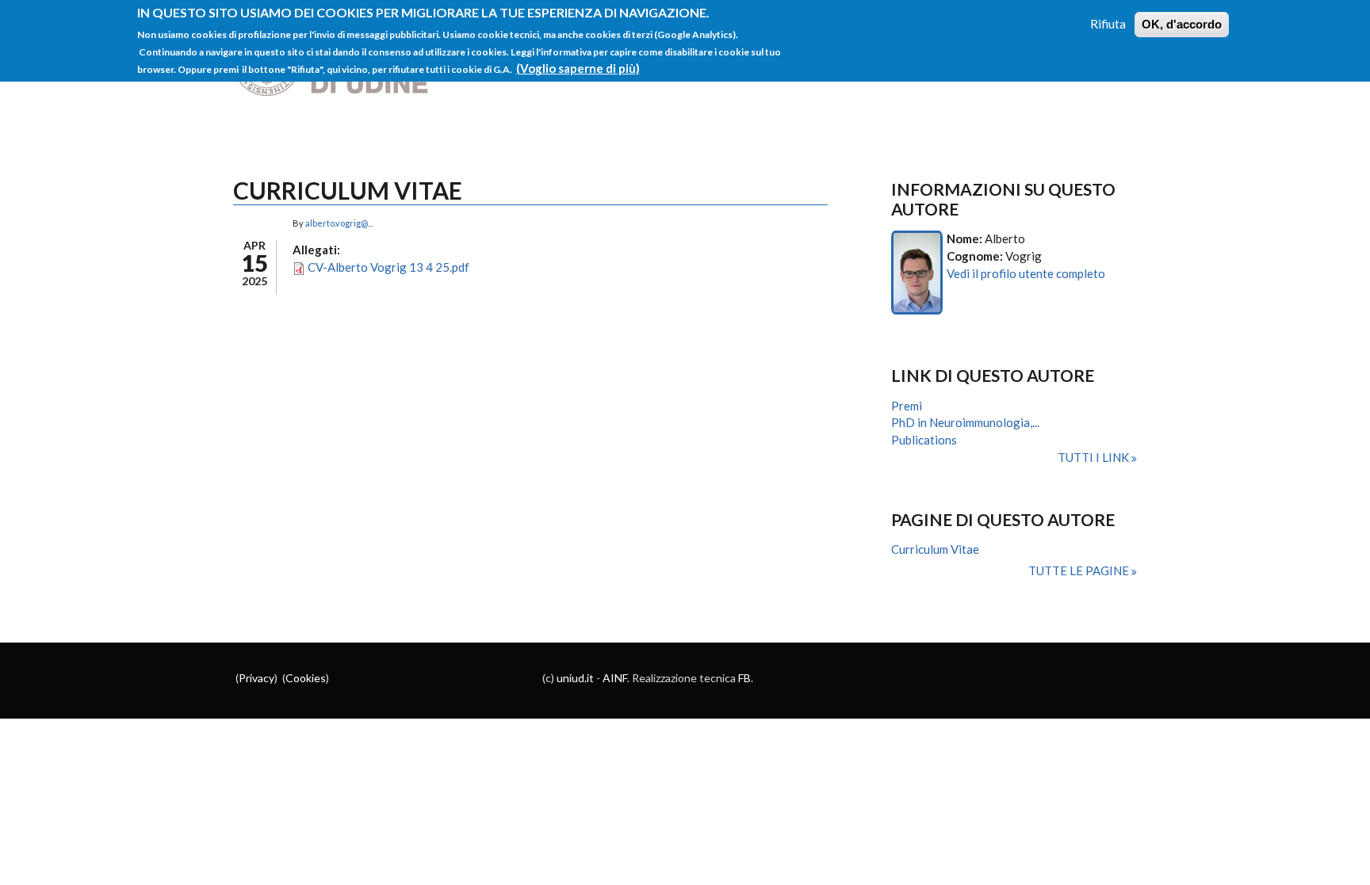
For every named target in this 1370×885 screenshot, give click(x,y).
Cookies (305, 678)
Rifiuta (1108, 24)
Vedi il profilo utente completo (1026, 273)
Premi (906, 406)
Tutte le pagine (1079, 570)
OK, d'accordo (1182, 24)
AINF (615, 678)
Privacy (256, 678)
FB (744, 678)
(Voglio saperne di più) (578, 68)
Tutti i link (1094, 457)
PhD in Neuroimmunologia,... (965, 422)
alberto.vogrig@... (339, 223)
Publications (924, 440)
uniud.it (575, 678)
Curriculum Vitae (935, 549)
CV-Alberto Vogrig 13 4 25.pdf (388, 267)
